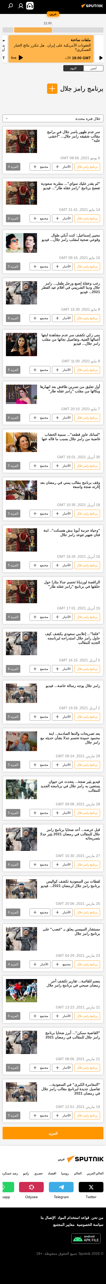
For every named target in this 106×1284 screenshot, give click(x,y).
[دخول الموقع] (21, 6)
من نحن (97, 1218)
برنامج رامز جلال (81, 88)
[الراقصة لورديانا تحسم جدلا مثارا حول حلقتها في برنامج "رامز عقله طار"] (21, 591)
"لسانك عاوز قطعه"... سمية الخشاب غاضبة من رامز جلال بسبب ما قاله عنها (71, 436)
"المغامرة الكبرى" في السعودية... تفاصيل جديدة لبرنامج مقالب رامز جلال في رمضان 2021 (70, 1088)
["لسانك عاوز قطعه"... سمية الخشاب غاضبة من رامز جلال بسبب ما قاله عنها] (21, 442)
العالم (78, 1173)
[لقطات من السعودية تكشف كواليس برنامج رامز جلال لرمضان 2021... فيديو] (21, 889)
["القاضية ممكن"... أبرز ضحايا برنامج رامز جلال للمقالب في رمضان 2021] (21, 1042)
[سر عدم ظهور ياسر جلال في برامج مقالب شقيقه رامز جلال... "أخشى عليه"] (21, 141)
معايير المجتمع (64, 1224)
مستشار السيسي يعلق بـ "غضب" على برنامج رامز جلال (71, 931)
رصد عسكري (9, 1173)
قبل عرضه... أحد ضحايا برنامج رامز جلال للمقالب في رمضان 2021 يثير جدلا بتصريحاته (70, 834)
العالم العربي (95, 1173)
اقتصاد (52, 1173)
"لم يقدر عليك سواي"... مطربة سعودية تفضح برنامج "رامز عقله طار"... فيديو (70, 185)
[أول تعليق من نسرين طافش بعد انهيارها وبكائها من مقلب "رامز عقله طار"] (21, 394)
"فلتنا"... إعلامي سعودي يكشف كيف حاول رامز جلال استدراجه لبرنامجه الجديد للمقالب (72, 638)
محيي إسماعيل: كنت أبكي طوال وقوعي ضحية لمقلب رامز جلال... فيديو (71, 237)
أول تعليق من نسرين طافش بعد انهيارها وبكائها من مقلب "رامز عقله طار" (70, 389)
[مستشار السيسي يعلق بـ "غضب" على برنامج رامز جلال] (21, 938)
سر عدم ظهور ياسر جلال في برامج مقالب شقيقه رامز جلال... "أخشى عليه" (73, 136)
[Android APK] (85, 1239)
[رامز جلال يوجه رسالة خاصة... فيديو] (21, 693)
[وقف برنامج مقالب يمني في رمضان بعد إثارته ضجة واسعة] (21, 490)
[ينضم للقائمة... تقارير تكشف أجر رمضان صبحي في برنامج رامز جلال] (21, 990)
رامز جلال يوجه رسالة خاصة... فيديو (73, 686)
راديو (26, 1173)
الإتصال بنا (48, 1218)
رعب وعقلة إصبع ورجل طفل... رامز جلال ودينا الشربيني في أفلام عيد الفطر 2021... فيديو (70, 287)
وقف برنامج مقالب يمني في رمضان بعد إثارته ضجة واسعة (70, 484)
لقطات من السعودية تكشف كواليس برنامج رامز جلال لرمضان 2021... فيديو (70, 883)
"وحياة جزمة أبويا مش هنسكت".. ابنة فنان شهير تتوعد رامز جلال (71, 532)
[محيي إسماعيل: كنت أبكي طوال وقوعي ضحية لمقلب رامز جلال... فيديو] (21, 243)
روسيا (65, 1173)
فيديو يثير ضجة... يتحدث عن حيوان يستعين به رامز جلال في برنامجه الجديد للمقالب (70, 785)
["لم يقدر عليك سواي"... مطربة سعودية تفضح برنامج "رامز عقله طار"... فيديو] (21, 193)
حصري (38, 1173)
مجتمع (44, 167)
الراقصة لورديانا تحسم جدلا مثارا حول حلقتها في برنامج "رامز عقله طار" (72, 584)
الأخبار (66, 167)
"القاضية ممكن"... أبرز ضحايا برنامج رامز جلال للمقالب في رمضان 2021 (72, 1035)
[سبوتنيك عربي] (93, 8)
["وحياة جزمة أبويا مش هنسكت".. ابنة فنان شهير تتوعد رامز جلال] (21, 540)
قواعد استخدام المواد (73, 1218)
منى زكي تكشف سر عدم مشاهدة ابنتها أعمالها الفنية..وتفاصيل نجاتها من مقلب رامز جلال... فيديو (70, 339)
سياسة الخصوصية (90, 1224)
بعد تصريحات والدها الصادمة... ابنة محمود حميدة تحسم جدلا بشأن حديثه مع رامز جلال (70, 737)
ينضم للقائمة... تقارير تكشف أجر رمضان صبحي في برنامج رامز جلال (73, 983)
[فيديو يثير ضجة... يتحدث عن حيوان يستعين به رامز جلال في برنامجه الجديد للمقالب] (21, 789)
